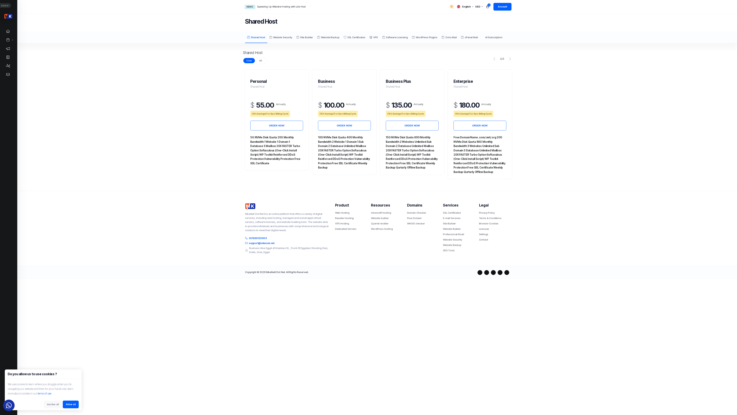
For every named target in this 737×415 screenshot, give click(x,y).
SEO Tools (449, 250)
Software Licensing (397, 37)
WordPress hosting (382, 228)
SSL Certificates (356, 37)
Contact (483, 239)
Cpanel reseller (380, 223)
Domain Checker (416, 212)
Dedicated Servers (345, 228)
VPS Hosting (342, 223)
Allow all (71, 404)
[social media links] (480, 272)
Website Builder (452, 228)
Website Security (282, 37)
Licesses (484, 228)
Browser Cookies (489, 223)
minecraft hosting (381, 212)
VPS (375, 37)
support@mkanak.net (261, 243)
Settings (483, 234)
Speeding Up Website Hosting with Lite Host (281, 6)
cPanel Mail (471, 37)
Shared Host (258, 37)
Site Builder (306, 37)
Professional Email (453, 234)
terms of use (44, 393)
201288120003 (258, 238)
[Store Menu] (8, 40)
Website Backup (330, 37)
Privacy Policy (487, 212)
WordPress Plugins (426, 37)
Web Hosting (342, 212)
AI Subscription (493, 37)
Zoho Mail (451, 37)
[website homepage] (287, 206)
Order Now (277, 125)
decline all (53, 404)
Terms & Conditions (490, 218)
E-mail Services (452, 218)
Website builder (380, 218)
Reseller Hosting (344, 218)
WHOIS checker (416, 223)
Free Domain (414, 218)
